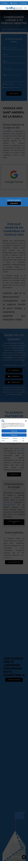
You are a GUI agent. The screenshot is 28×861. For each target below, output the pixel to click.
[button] (26, 421)
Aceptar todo (14, 431)
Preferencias (14, 435)
